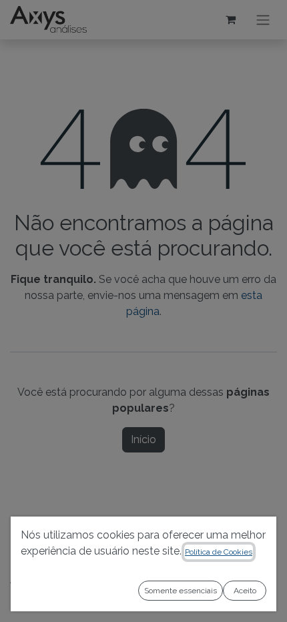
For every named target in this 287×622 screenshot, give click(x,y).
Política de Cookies (218, 552)
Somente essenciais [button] (180, 590)
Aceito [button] (245, 590)
